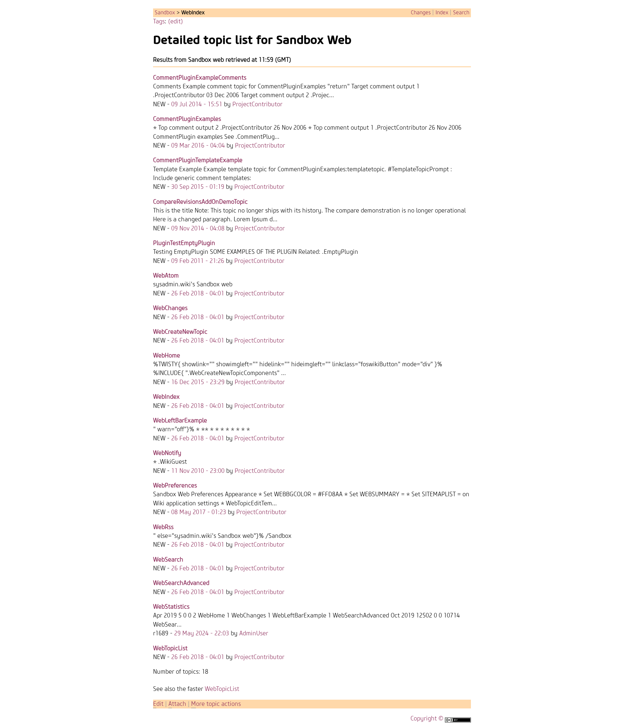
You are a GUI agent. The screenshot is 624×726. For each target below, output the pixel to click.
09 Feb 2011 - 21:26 (197, 261)
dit (159, 704)
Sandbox (165, 12)
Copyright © (426, 718)
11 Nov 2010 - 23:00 (198, 471)
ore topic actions (216, 704)
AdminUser (253, 633)
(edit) (175, 21)
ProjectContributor (257, 104)
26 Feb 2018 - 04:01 (197, 293)
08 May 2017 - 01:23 (198, 512)
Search (461, 12)
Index (442, 12)
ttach (177, 704)
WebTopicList (222, 689)
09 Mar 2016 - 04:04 (198, 145)
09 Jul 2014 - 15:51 (196, 104)
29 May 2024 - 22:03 (201, 633)
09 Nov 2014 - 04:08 (198, 228)
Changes (421, 12)
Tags (159, 21)
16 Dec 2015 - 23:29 (198, 382)
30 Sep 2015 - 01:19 (197, 187)
